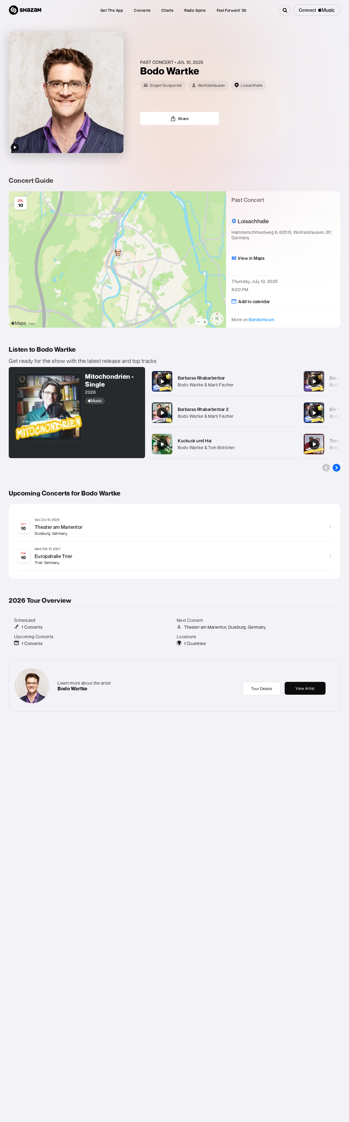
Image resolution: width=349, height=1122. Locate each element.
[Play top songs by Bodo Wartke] (15, 147)
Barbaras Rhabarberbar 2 (203, 409)
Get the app (111, 10)
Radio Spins (195, 10)
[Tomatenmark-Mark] (314, 444)
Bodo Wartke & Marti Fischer (206, 384)
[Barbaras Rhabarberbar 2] (162, 412)
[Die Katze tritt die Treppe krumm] (314, 412)
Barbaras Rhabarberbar (201, 378)
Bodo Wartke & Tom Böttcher (206, 447)
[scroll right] (336, 468)
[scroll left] (326, 468)
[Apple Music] (112, 401)
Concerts (142, 10)
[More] (289, 381)
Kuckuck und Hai (195, 440)
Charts (167, 10)
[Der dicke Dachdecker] (314, 381)
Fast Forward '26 (231, 10)
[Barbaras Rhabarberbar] (162, 381)
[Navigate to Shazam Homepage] (25, 10)
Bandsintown (261, 319)
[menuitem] (112, 10)
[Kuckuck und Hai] (162, 444)
